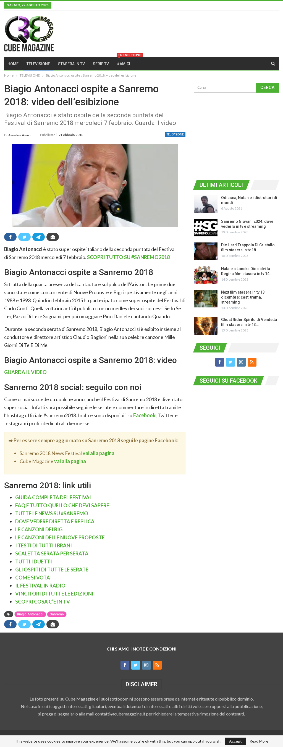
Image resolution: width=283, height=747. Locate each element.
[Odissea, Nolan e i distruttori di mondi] (206, 204)
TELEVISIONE (38, 64)
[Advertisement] (236, 135)
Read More (259, 741)
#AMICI (125, 61)
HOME (13, 64)
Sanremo (57, 614)
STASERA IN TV (71, 64)
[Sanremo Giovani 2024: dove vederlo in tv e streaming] (206, 228)
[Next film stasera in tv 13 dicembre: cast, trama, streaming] (206, 298)
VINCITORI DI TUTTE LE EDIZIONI (54, 594)
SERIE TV (101, 64)
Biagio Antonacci (30, 614)
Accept (235, 741)
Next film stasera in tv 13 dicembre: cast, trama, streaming (243, 297)
